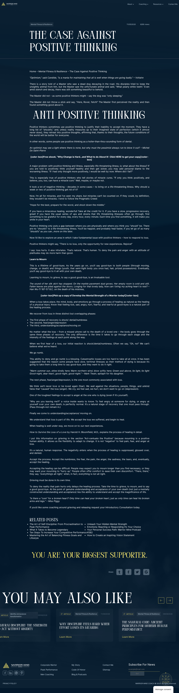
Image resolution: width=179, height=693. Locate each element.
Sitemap (106, 669)
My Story (76, 665)
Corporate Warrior (49, 665)
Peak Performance (49, 669)
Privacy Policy (10, 683)
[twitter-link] (137, 572)
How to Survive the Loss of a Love (48, 432)
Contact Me (173, 4)
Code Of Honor (78, 669)
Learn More (65, 636)
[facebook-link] (128, 572)
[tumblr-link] (119, 572)
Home (33, 71)
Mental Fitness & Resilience (52, 71)
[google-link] (146, 572)
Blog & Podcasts (79, 674)
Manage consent (163, 689)
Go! (137, 673)
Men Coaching (47, 674)
